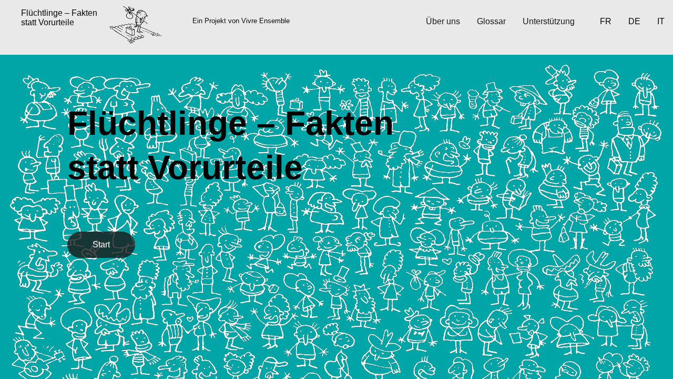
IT (661, 21)
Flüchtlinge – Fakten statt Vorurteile (59, 17)
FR (605, 21)
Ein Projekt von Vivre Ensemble (241, 21)
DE (634, 21)
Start (101, 244)
